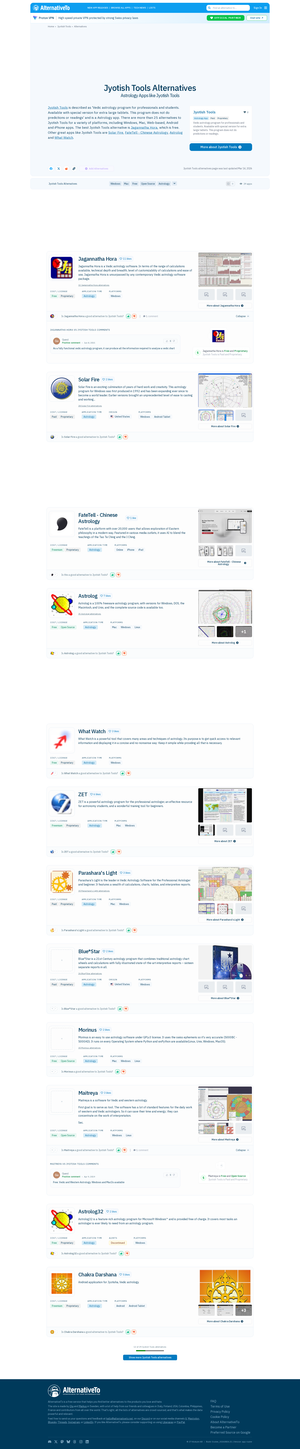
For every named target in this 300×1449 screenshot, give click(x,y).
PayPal (181, 1422)
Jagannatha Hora (144, 127)
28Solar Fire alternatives (90, 405)
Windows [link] (115, 183)
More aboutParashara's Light (223, 919)
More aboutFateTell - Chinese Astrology (224, 563)
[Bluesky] (68, 1441)
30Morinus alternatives (89, 1047)
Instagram (74, 1422)
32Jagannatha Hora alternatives (93, 285)
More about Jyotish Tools (218, 147)
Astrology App (201, 118)
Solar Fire (115, 132)
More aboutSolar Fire (223, 426)
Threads (62, 1422)
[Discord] (49, 1441)
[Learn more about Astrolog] (62, 605)
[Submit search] (209, 8)
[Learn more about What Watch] (62, 740)
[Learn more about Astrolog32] (62, 1220)
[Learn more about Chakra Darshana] (62, 1283)
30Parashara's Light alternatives (94, 890)
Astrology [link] (164, 183)
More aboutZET (223, 841)
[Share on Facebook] (51, 168)
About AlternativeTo (224, 1422)
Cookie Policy (219, 1417)
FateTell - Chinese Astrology (146, 132)
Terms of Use (220, 1406)
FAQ (213, 1401)
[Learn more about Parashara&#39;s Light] (62, 882)
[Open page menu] (265, 7)
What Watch (64, 137)
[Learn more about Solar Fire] (62, 388)
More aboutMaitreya (223, 1139)
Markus (83, 1406)
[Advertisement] (150, 53)
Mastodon (193, 1418)
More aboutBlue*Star (223, 998)
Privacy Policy (220, 1412)
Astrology (89, 296)
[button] (125, 259)
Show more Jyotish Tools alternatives (150, 1357)
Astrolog (176, 132)
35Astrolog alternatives (89, 613)
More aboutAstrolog (223, 642)
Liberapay (167, 1422)
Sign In (258, 7)
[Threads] (74, 1441)
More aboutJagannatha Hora (223, 305)
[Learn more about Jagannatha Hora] (62, 268)
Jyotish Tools (58, 107)
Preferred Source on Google (230, 1432)
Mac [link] (126, 183)
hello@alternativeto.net (119, 1418)
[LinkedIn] (87, 1441)
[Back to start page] (56, 8)
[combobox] (228, 8)
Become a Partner (223, 1427)
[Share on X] (59, 168)
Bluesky (52, 1422)
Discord (145, 1418)
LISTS (152, 8)
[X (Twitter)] (56, 1441)
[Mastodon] (62, 1441)
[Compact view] (233, 184)
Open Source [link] (148, 183)
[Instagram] (81, 1441)
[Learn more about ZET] (62, 803)
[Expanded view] (228, 184)
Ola (71, 1406)
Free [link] (134, 183)
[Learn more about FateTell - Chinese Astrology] (62, 524)
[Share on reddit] (66, 168)
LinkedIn (88, 1422)
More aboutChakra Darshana (223, 1321)
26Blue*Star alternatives (90, 973)
